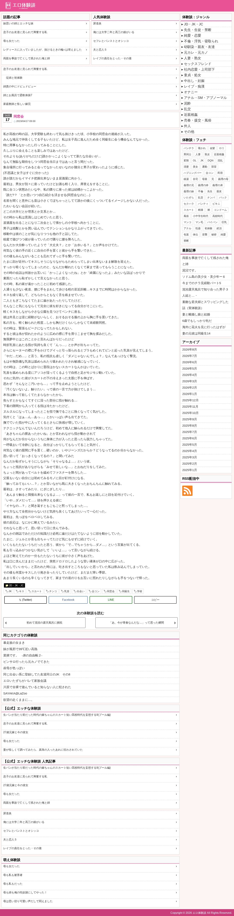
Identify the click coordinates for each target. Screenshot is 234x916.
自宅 (195, 179)
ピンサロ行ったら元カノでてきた (26, 661)
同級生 (126, 591)
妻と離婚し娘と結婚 (196, 314)
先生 (209, 191)
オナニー (191, 92)
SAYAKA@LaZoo (15, 693)
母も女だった (11, 40)
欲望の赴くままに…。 (18, 699)
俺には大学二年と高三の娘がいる (113, 32)
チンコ (53, 591)
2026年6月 (189, 362)
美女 (195, 166)
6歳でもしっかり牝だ (197, 320)
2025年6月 (189, 438)
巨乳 (224, 222)
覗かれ (202, 148)
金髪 (212, 148)
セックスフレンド (197, 64)
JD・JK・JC (16, 585)
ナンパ (211, 197)
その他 (189, 131)
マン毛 (199, 222)
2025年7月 (189, 432)
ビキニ (216, 203)
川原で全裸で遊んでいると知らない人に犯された (37, 687)
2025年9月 (189, 419)
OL (194, 160)
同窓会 (111, 591)
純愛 (223, 234)
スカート (37, 591)
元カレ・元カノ (196, 52)
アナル (187, 228)
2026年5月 (189, 368)
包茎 (186, 234)
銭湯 (186, 179)
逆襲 (204, 234)
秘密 (214, 234)
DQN (210, 160)
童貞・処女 (192, 75)
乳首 (66, 591)
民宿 (220, 172)
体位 (195, 234)
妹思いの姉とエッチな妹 (18, 23)
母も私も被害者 (12, 875)
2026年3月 (189, 381)
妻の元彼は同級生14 (196, 333)
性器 (198, 228)
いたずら (189, 197)
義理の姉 (203, 185)
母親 (204, 179)
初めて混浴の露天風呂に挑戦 (44, 622)
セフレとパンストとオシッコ (111, 40)
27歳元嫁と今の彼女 (15, 732)
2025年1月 (189, 470)
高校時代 (217, 216)
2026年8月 (189, 349)
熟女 (207, 154)
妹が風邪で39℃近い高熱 (20, 649)
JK (10, 591)
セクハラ (189, 203)
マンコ (187, 222)
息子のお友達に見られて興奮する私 (25, 32)
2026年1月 (189, 394)
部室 (214, 166)
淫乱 (220, 160)
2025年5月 (189, 444)
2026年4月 (189, 375)
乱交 (187, 109)
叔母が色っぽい (14, 668)
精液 (200, 209)
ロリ (221, 148)
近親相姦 (191, 115)
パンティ (203, 203)
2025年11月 (190, 406)
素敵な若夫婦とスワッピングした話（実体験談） (205, 305)
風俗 (186, 216)
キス (21, 591)
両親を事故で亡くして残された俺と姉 (26, 58)
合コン (96, 591)
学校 (139, 591)
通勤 (204, 166)
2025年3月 (189, 457)
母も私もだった (12, 883)
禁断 (186, 240)
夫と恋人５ (100, 49)
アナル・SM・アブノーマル (205, 98)
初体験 (208, 228)
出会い (80, 591)
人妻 (198, 154)
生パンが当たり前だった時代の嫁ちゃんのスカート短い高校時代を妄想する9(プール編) (57, 714)
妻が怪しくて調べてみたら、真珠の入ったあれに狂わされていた (43, 749)
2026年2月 (189, 387)
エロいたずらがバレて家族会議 (24, 680)
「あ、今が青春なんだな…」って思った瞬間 (136, 622)
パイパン (212, 222)
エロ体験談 (199, 912)
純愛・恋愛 (192, 35)
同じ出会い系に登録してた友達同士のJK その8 (36, 674)
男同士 (187, 154)
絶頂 (219, 228)
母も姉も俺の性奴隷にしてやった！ (25, 892)
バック (223, 197)
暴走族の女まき (14, 642)
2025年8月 (189, 425)
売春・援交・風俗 (197, 120)
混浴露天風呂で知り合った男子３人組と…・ (205, 292)
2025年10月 (190, 413)
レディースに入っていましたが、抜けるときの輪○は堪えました (42, 49)
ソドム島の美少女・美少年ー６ (203, 276)
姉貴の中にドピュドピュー (19, 86)
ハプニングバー (193, 172)
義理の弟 (217, 185)
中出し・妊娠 (194, 81)
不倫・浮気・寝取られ (201, 41)
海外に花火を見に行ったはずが (203, 327)
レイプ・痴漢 (194, 86)
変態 (186, 160)
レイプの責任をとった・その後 (112, 58)
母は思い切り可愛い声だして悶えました (28, 901)
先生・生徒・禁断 (197, 30)
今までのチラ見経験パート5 (201, 283)
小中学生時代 (200, 216)
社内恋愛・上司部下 (199, 69)
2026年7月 (189, 356)
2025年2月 (189, 463)
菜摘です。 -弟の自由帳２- (22, 655)
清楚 (186, 166)
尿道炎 (97, 23)
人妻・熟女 (192, 58)
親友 (219, 191)
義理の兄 (189, 185)
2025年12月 (190, 400)
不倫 (200, 191)
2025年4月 (189, 451)
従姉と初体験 (12, 77)
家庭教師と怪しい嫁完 (17, 103)
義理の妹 (189, 191)
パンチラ (189, 148)
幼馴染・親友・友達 (199, 47)
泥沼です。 (190, 270)
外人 (187, 126)
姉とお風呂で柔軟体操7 (17, 95)
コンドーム (220, 209)
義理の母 (223, 179)
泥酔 (187, 103)
